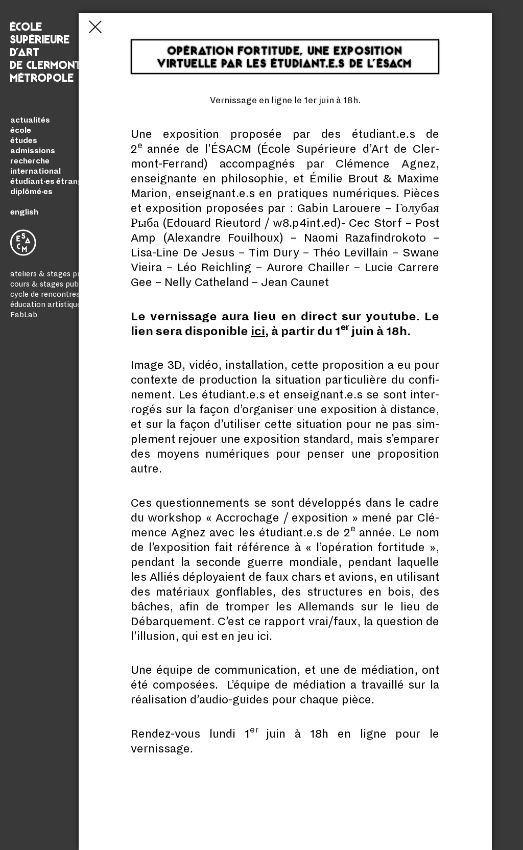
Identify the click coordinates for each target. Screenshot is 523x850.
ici (258, 331)
